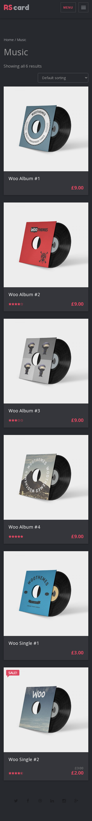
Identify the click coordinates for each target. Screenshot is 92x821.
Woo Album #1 (24, 178)
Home (9, 39)
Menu (68, 7)
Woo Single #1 (24, 643)
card (16, 7)
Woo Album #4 (24, 527)
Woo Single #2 (24, 759)
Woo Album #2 (24, 294)
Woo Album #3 (24, 411)
